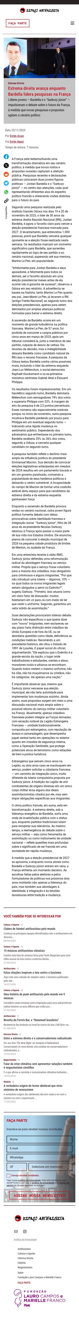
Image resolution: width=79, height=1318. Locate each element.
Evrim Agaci (17, 141)
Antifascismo (9, 968)
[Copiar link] (6, 200)
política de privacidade (29, 1180)
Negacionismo (10, 1060)
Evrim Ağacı (17, 136)
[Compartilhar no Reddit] (6, 174)
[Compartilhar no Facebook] (6, 156)
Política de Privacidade (25, 1239)
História (7, 1082)
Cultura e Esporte (11, 925)
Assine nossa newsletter (39, 1195)
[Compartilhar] (22, 925)
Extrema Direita (16, 83)
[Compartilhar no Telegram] (6, 183)
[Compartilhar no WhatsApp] (6, 192)
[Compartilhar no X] (6, 165)
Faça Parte (17, 23)
